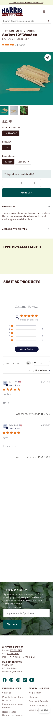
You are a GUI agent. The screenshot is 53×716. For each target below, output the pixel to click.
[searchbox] (14, 363)
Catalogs (6, 692)
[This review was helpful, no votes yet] (42, 413)
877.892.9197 (13, 653)
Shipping (33, 696)
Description (8, 206)
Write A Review (26, 349)
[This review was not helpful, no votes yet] (47, 413)
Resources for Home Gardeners (12, 706)
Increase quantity (34, 183)
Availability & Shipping (15, 229)
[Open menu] (49, 11)
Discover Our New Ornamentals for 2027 (26, 2)
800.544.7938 (16, 650)
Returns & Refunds (38, 701)
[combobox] (23, 20)
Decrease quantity (8, 183)
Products (9, 30)
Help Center (35, 692)
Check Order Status (38, 705)
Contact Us (34, 709)
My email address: (12, 606)
